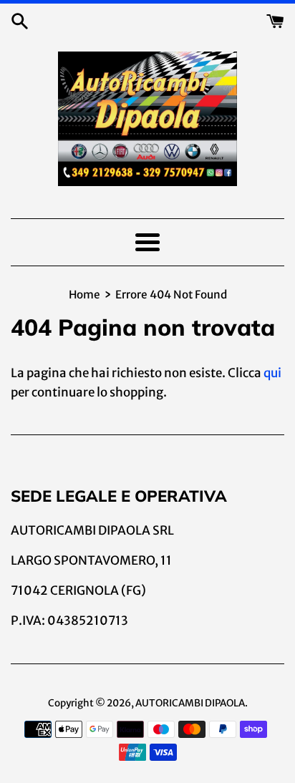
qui (272, 373)
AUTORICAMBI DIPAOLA (190, 703)
